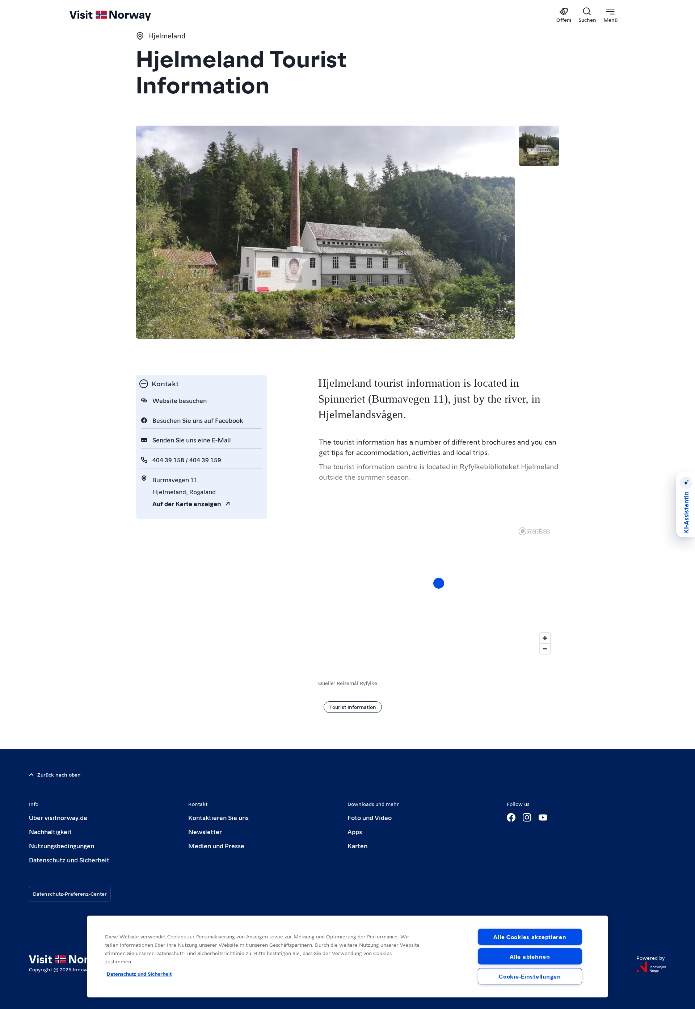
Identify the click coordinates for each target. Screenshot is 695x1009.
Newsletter (205, 831)
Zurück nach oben (59, 774)
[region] (439, 590)
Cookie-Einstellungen (530, 976)
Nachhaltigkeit (50, 831)
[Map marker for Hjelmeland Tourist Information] (438, 583)
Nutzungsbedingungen (61, 845)
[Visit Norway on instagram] (527, 817)
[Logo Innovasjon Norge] (651, 967)
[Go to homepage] (122, 15)
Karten (357, 845)
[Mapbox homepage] (534, 531)
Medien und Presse (216, 845)
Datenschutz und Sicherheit (69, 859)
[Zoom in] (545, 638)
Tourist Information (352, 706)
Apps (355, 831)
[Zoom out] (545, 648)
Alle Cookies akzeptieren (529, 937)
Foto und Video (370, 817)
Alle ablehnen (530, 956)
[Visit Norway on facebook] (511, 817)
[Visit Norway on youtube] (543, 817)
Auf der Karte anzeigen (186, 503)
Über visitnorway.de (58, 817)
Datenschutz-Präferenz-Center (70, 893)
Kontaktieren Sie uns (218, 817)
